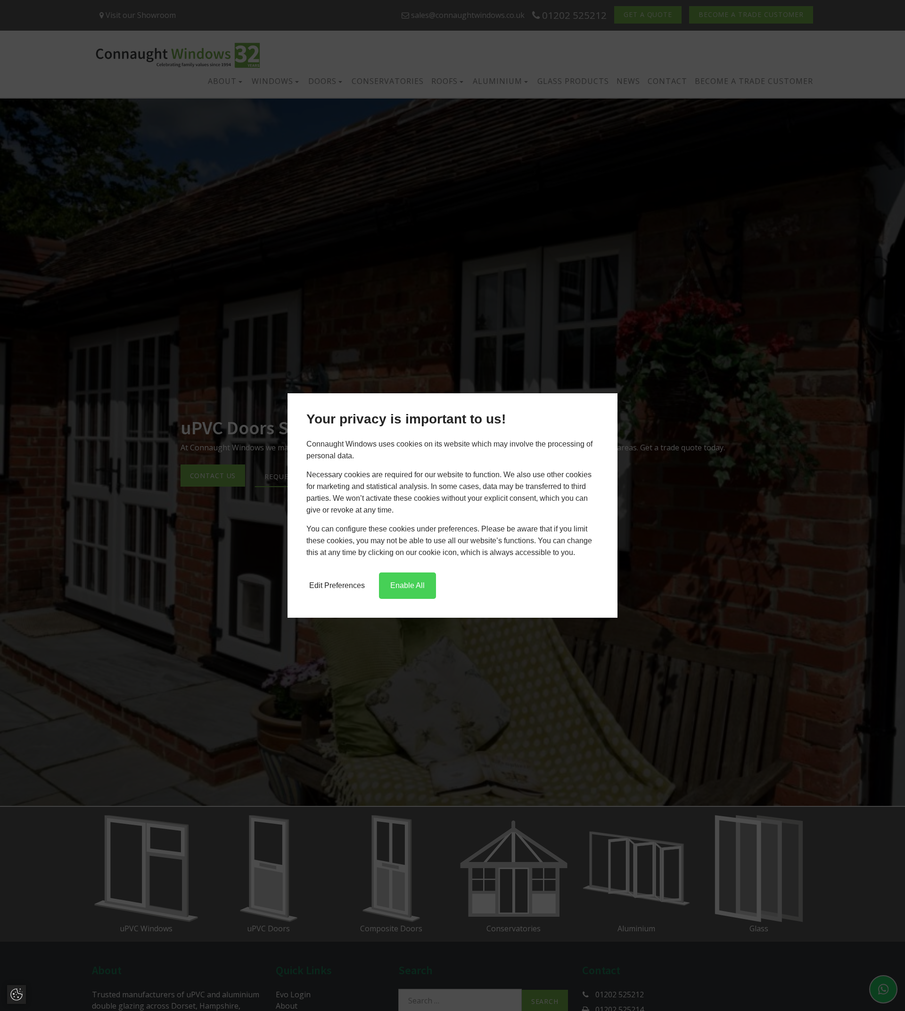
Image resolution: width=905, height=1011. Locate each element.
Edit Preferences (337, 585)
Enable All (407, 585)
